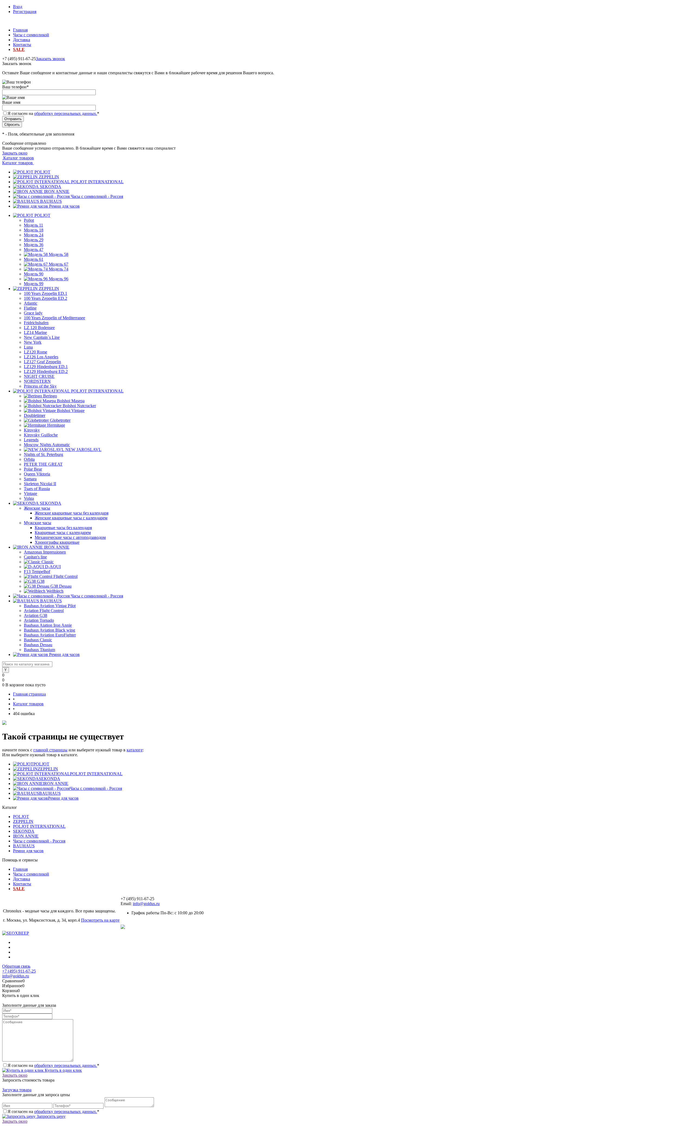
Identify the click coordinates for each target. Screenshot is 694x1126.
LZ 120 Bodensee (39, 327)
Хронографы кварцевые (57, 542)
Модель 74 (58, 269)
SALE (19, 49)
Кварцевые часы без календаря (63, 527)
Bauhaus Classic (38, 640)
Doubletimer (34, 415)
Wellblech (54, 591)
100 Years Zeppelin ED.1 (45, 293)
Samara (30, 479)
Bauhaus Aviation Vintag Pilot (50, 605)
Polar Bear (33, 469)
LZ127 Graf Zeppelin (42, 361)
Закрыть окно (14, 153)
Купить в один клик (63, 1070)
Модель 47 (33, 249)
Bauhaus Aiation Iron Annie (48, 625)
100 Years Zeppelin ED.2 (45, 298)
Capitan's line (35, 557)
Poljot (29, 220)
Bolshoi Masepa (71, 400)
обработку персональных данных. (65, 113)
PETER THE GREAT (43, 464)
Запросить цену (51, 1116)
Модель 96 (58, 278)
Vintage (30, 493)
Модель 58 (58, 254)
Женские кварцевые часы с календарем (71, 518)
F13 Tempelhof (37, 571)
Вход (17, 6)
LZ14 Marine (35, 332)
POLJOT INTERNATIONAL (97, 181)
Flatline (30, 308)
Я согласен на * (53, 1065)
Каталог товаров (18, 158)
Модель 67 (58, 264)
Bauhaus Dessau (38, 644)
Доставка (21, 39)
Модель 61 (33, 259)
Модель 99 (33, 283)
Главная (20, 30)
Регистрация (24, 11)
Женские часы (37, 508)
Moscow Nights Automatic (47, 444)
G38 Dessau (61, 586)
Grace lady (33, 313)
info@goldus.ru (146, 903)
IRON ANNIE (56, 191)
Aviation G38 (35, 615)
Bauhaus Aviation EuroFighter (50, 635)
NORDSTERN (37, 381)
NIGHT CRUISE (39, 376)
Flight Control (65, 576)
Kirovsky (32, 430)
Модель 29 (33, 239)
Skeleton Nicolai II (40, 483)
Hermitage (56, 425)
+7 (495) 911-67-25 (19, 971)
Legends (31, 439)
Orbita (29, 459)
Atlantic (30, 303)
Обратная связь (16, 966)
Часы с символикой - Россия (97, 196)
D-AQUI (53, 566)
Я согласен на (53, 113)
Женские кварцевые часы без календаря (71, 513)
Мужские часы (37, 522)
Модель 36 (33, 244)
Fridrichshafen (36, 322)
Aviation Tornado (39, 620)
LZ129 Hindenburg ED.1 (46, 366)
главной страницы (50, 750)
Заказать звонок (50, 58)
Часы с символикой (31, 35)
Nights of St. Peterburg (43, 454)
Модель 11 (33, 225)
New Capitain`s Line (42, 337)
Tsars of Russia (37, 488)
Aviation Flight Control (44, 610)
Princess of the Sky (40, 386)
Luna (28, 347)
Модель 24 (33, 235)
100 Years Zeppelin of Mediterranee (54, 318)
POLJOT (42, 172)
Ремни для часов (64, 206)
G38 (40, 581)
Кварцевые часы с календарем (63, 532)
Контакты (22, 44)
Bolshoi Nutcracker (79, 405)
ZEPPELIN (49, 177)
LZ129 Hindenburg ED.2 (46, 371)
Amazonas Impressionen (45, 552)
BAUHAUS (51, 201)
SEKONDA (50, 186)
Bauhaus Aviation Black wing (49, 630)
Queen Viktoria (37, 474)
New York (32, 342)
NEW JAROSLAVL (83, 449)
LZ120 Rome (35, 352)
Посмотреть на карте (100, 920)
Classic (47, 561)
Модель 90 (33, 274)
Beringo (50, 396)
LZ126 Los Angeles (41, 357)
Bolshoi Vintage (71, 410)
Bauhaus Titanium (39, 649)
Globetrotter (60, 420)
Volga (29, 498)
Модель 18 (33, 230)
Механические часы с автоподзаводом (70, 537)
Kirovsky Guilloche (41, 435)
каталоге (135, 750)
